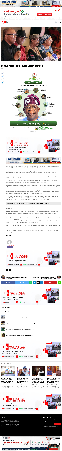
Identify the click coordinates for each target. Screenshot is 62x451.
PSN (31, 433)
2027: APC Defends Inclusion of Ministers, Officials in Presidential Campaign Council (7, 380)
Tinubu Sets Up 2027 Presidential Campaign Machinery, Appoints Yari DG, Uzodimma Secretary (38, 380)
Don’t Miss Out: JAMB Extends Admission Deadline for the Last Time (20, 329)
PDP (10, 269)
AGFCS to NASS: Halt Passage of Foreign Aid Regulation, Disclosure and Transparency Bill (25, 317)
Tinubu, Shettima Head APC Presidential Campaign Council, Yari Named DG (22, 380)
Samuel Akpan (6, 68)
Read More (3, 430)
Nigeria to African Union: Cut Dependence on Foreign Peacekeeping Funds (21, 323)
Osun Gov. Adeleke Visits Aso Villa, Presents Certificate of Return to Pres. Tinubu (53, 380)
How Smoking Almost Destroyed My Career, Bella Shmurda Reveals (20, 335)
